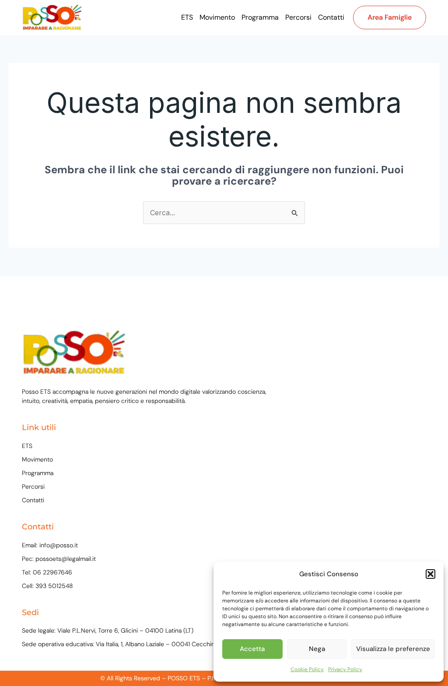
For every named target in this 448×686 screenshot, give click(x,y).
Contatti (331, 17)
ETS (187, 17)
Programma (260, 17)
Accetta (252, 648)
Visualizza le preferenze (393, 648)
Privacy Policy (345, 669)
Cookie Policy (307, 669)
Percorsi (298, 17)
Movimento (217, 17)
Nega (317, 648)
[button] (430, 574)
